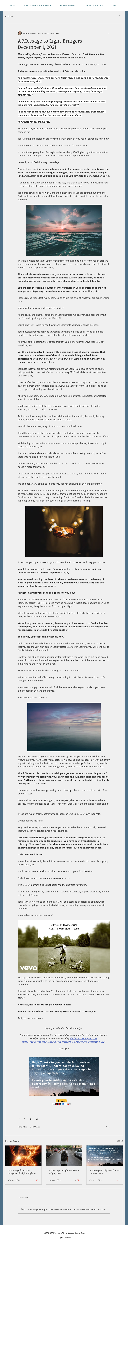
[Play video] (64, 946)
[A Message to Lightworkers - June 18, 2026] (104, 1155)
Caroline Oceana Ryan (76, 1233)
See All (120, 1141)
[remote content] (64, 1102)
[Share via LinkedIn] (31, 1119)
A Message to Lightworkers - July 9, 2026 (64, 1172)
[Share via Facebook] (19, 1119)
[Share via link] (37, 1119)
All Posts (9, 16)
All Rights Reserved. (63, 1238)
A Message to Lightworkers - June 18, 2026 (104, 1172)
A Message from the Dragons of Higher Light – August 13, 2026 (22, 1172)
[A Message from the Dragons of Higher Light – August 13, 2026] (23, 1155)
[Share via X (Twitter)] (25, 1119)
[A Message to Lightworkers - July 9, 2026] (64, 1155)
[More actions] (108, 33)
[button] (119, 16)
